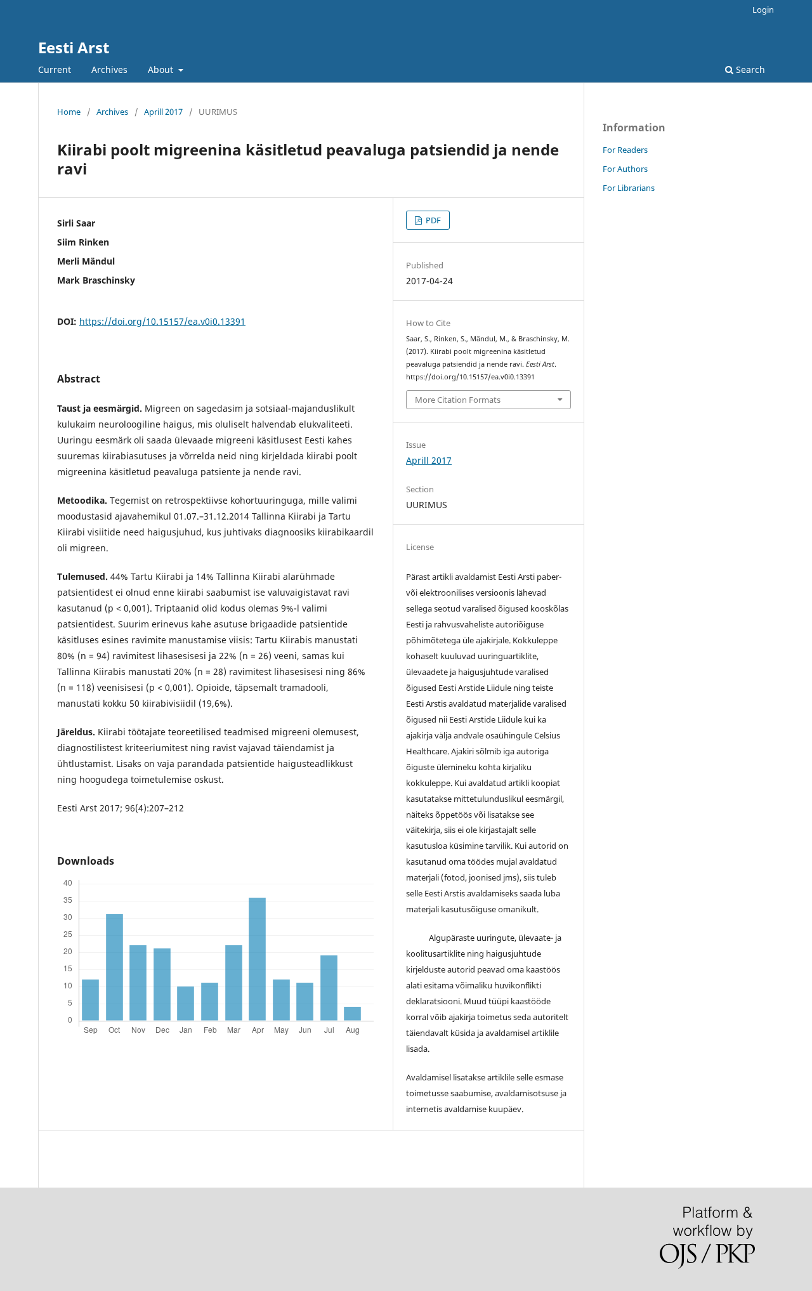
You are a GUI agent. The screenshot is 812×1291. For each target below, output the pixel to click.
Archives (109, 69)
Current (54, 69)
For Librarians (629, 187)
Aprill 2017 (163, 111)
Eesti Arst (73, 47)
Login (763, 9)
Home (69, 111)
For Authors (625, 168)
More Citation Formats (458, 399)
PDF (432, 220)
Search (749, 69)
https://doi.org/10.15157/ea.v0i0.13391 (162, 321)
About (162, 69)
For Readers (625, 149)
